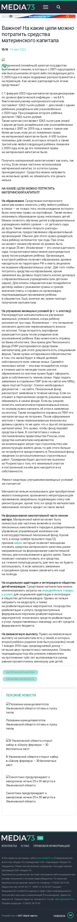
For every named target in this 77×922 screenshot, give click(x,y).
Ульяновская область (20, 679)
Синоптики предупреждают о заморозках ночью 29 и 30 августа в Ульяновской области (30, 797)
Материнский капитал (20, 672)
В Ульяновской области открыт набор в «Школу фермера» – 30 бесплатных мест (32, 760)
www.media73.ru (45, 857)
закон (18, 543)
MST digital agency (28, 915)
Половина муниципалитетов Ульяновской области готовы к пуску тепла (31, 724)
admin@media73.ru (64, 899)
